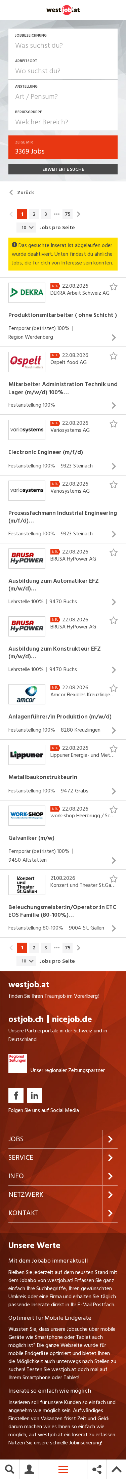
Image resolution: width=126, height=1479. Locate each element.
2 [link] (34, 214)
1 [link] (22, 214)
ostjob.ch (26, 1019)
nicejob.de (72, 1019)
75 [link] (68, 214)
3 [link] (45, 214)
